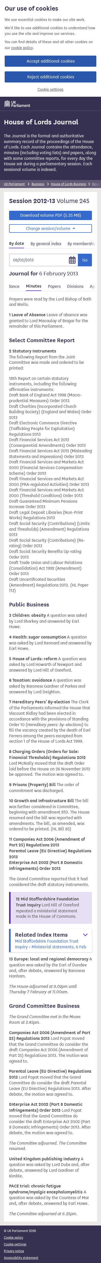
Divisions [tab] (75, 286)
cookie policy (22, 48)
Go (85, 260)
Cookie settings (50, 89)
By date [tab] (16, 243)
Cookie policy (13, 1237)
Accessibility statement (21, 1258)
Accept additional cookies (51, 61)
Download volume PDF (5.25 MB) (50, 215)
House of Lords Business (68, 184)
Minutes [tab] (33, 286)
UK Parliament (14, 184)
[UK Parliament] (17, 103)
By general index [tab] (46, 243)
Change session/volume (48, 228)
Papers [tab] (54, 286)
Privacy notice (14, 1251)
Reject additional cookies (50, 76)
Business (38, 184)
